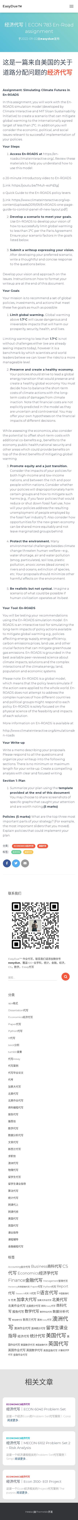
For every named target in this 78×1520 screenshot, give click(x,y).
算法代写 (13, 1190)
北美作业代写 (15, 1100)
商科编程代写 (15, 1107)
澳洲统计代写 (38, 1328)
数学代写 (13, 1128)
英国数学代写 (34, 1350)
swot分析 (13, 1045)
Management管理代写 (55, 1281)
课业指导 (13, 1232)
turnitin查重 (15, 1051)
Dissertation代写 (18, 1010)
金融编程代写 (15, 1246)
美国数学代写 (28, 1344)
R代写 (11, 1038)
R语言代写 (47, 1292)
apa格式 (13, 1003)
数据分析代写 (15, 1135)
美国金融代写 (42, 1345)
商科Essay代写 (48, 1306)
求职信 (12, 1156)
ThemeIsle (42, 1511)
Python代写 (15, 1031)
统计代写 (13, 1197)
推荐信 (12, 1121)
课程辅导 (13, 1239)
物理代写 (13, 1170)
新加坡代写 (17, 1320)
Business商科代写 (46, 1266)
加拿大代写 (14, 1086)
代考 (10, 1079)
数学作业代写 (46, 1312)
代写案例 (13, 1065)
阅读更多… (13, 1420)
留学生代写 (14, 1177)
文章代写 (13, 1142)
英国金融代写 (50, 1350)
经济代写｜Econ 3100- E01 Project (33, 1482)
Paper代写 (14, 1024)
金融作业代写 (20, 1354)
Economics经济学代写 (38, 1273)
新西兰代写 (14, 1149)
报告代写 (13, 1114)
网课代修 (13, 1211)
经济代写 (16, 852)
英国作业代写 (17, 1350)
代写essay (14, 1058)
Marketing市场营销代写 (19, 1287)
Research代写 (22, 1293)
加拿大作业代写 (44, 1300)
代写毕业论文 (15, 1072)
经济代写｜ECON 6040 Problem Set (36, 1409)
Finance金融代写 (25, 1280)
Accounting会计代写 (19, 1266)
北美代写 (13, 1093)
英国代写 (13, 1225)
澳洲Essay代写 (44, 1319)
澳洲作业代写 (22, 1328)
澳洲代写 (13, 1163)
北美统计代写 (33, 1305)
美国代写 (42, 846)
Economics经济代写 (24, 846)
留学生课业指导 (17, 1183)
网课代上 (13, 1204)
